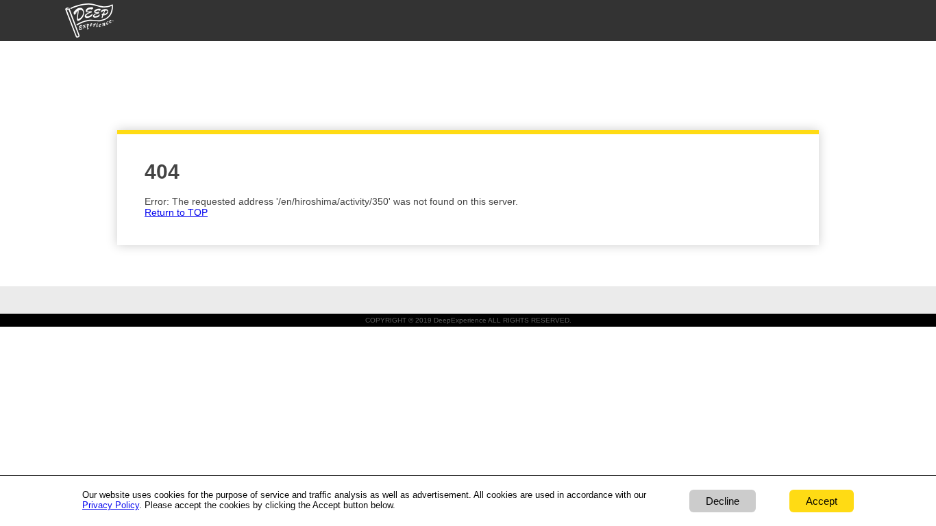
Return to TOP (176, 212)
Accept (821, 501)
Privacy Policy (110, 505)
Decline (722, 501)
